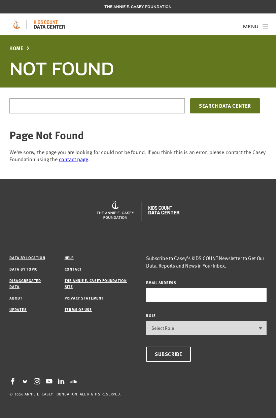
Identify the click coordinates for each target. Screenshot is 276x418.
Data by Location (27, 257)
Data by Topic (23, 269)
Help (69, 257)
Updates (18, 309)
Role (151, 315)
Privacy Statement (84, 298)
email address (161, 282)
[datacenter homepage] (49, 24)
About (16, 298)
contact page (73, 159)
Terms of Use (78, 309)
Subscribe (168, 354)
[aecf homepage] (17, 24)
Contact (73, 269)
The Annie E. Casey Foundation (138, 6)
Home (16, 48)
